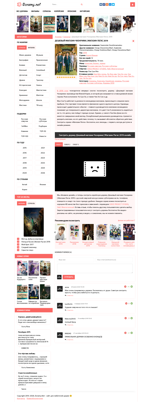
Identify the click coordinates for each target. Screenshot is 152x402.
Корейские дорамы (113, 81)
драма (102, 63)
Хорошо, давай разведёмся (29, 317)
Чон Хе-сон (122, 74)
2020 (24, 173)
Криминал (23, 95)
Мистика (22, 105)
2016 (24, 153)
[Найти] (81, 4)
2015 (24, 148)
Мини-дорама (25, 55)
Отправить (68, 277)
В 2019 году (62, 91)
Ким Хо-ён (102, 76)
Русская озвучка (94, 66)
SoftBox (24, 126)
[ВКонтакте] (100, 4)
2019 (85, 53)
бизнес (96, 63)
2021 (43, 148)
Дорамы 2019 (108, 83)
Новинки (24, 131)
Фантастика (41, 90)
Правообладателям (35, 398)
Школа (39, 100)
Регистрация (60, 139)
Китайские (85, 11)
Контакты (21, 398)
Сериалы (92, 81)
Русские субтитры (109, 66)
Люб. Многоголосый (115, 69)
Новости (42, 136)
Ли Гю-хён (87, 78)
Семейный (40, 70)
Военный (23, 70)
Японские (72, 11)
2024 (43, 163)
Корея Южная (92, 55)
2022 (43, 153)
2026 (43, 173)
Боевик (22, 65)
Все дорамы (22, 11)
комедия (88, 63)
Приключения (42, 60)
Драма (22, 80)
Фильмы (35, 11)
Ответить (70, 295)
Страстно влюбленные (27, 373)
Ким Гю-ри (112, 76)
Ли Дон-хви (112, 74)
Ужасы (39, 85)
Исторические (25, 85)
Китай (24, 184)
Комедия (101, 81)
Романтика (40, 65)
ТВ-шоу (39, 105)
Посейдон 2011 (24, 332)
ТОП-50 (43, 131)
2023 (43, 158)
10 (74, 77)
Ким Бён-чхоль (100, 74)
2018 (25, 163)
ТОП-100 (24, 136)
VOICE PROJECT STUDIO (96, 69)
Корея (24, 189)
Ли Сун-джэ (122, 76)
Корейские (59, 11)
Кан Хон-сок (92, 76)
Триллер (39, 80)
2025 (43, 168)
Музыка (39, 55)
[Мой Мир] (110, 4)
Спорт (38, 75)
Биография (23, 60)
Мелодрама (24, 100)
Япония (43, 184)
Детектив (23, 75)
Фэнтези (39, 95)
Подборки (43, 126)
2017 (24, 158)
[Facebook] (104, 4)
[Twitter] (113, 4)
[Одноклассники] (107, 4)
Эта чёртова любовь (26, 353)
